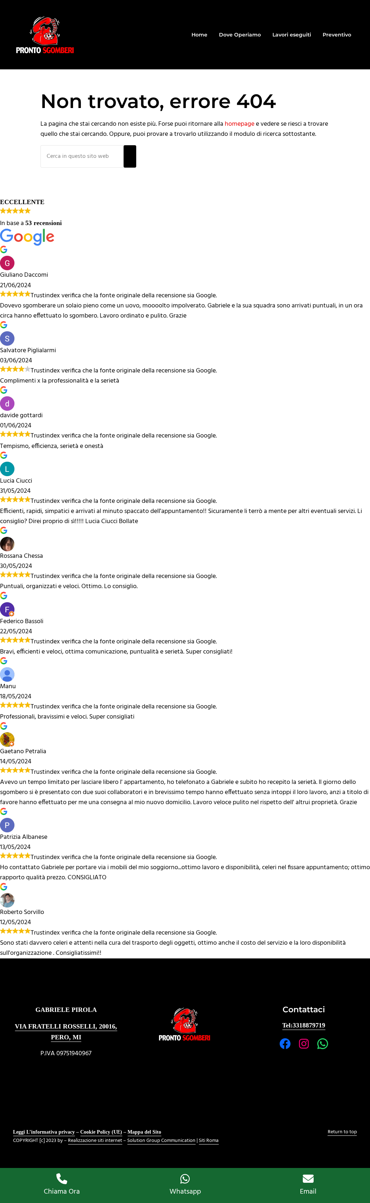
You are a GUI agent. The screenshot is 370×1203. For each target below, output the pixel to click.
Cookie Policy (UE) (101, 1132)
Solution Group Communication (161, 1141)
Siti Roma (209, 1141)
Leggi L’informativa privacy (44, 1132)
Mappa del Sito (144, 1132)
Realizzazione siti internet (95, 1141)
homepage (239, 124)
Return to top (342, 1132)
